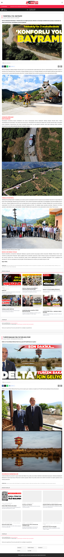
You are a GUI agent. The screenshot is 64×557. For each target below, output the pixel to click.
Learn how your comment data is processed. (25, 324)
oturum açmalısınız (13, 323)
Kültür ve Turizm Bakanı (41, 483)
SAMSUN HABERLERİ (15, 286)
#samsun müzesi (9, 483)
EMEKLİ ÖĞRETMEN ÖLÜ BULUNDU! (9, 505)
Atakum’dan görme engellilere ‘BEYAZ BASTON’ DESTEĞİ (30, 311)
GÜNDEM (48, 286)
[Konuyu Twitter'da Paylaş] (5, 66)
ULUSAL (44, 524)
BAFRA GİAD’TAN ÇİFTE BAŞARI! (49, 526)
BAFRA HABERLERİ (46, 523)
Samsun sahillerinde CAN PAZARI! (16, 6)
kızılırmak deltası (34, 483)
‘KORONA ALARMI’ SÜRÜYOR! (8, 309)
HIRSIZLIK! (4, 290)
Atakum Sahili (14, 483)
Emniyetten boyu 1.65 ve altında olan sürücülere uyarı (30, 525)
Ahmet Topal (17, 265)
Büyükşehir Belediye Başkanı (24, 265)
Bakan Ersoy (19, 483)
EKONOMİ (8, 17)
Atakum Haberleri (25, 307)
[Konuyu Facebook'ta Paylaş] (3, 66)
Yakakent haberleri (46, 308)
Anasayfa (4, 17)
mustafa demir (34, 265)
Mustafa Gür (39, 265)
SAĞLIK (51, 307)
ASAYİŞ (3, 286)
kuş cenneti (48, 483)
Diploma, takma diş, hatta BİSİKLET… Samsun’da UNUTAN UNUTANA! (30, 289)
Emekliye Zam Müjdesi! (27, 504)
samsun (43, 265)
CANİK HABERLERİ (8, 286)
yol (58, 265)
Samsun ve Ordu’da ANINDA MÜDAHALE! (51, 289)
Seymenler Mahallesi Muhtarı (49, 265)
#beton (7, 265)
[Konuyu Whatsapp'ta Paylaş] (7, 66)
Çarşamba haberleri (46, 307)
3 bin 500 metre (11, 265)
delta (30, 483)
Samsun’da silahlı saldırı (7, 524)
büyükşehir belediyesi (25, 483)
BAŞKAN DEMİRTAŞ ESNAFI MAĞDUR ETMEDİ (52, 504)
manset (30, 265)
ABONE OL (13, 66)
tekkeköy (56, 265)
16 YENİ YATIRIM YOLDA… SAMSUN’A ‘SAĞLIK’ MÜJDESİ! (52, 312)
